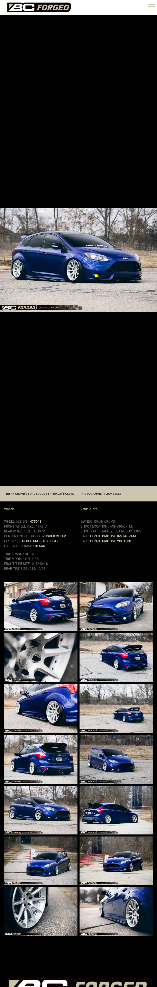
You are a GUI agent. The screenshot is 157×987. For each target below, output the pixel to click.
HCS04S (35, 521)
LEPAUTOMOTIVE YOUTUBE (111, 541)
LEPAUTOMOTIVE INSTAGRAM (113, 536)
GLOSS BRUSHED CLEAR (47, 536)
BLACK (40, 546)
